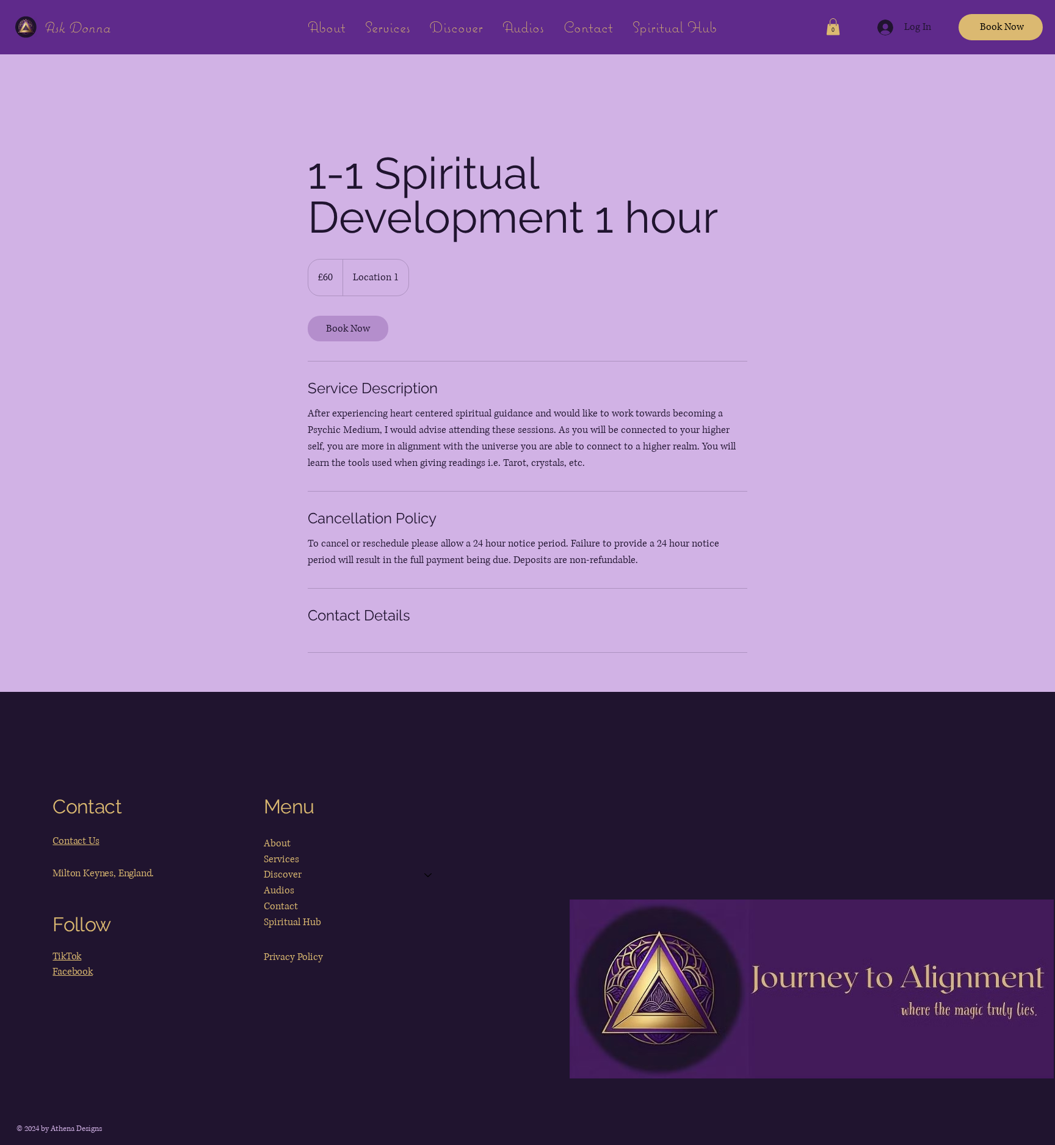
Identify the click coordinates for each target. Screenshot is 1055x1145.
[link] (348, 328)
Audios (279, 890)
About (277, 843)
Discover (283, 874)
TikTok (67, 956)
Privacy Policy (293, 957)
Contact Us (76, 841)
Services (281, 859)
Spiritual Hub (292, 922)
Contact (281, 906)
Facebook (73, 971)
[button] (833, 26)
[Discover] (428, 875)
